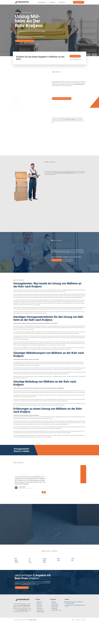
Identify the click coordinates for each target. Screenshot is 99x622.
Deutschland (58, 416)
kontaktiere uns (26, 347)
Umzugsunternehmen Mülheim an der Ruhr (21, 619)
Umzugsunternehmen (42, 2)
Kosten (51, 290)
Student (21, 341)
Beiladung (61, 388)
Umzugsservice (52, 2)
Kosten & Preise (62, 2)
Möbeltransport (21, 363)
